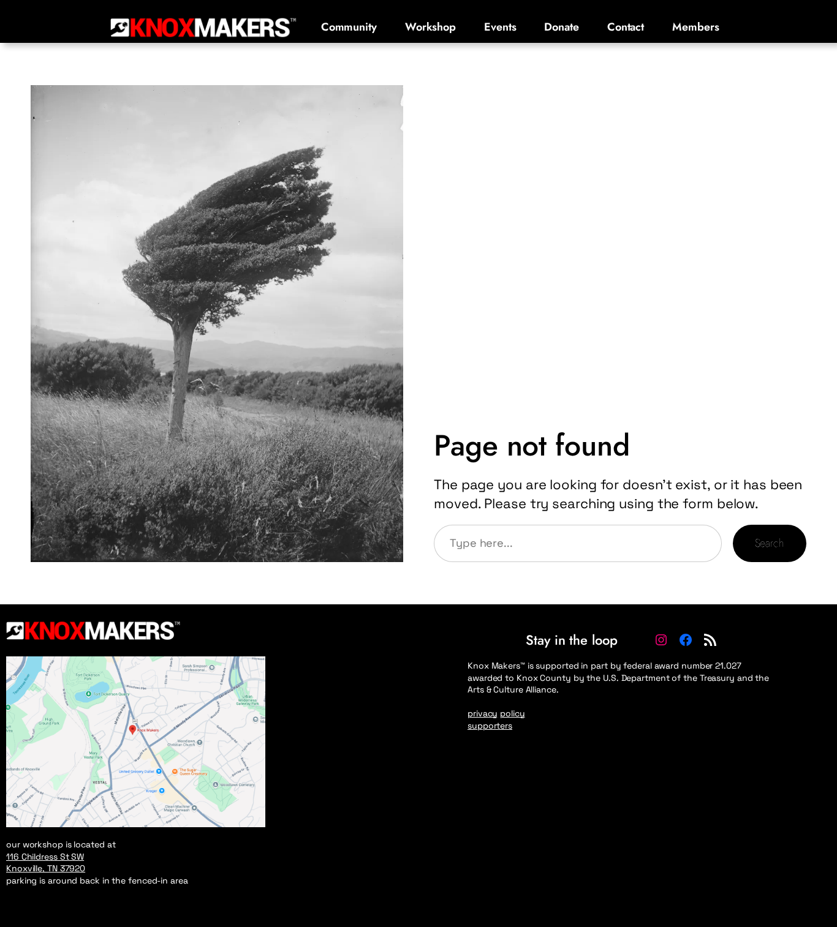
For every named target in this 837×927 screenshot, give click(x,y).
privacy (483, 713)
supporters (490, 725)
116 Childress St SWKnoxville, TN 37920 (45, 862)
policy (512, 713)
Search (769, 543)
